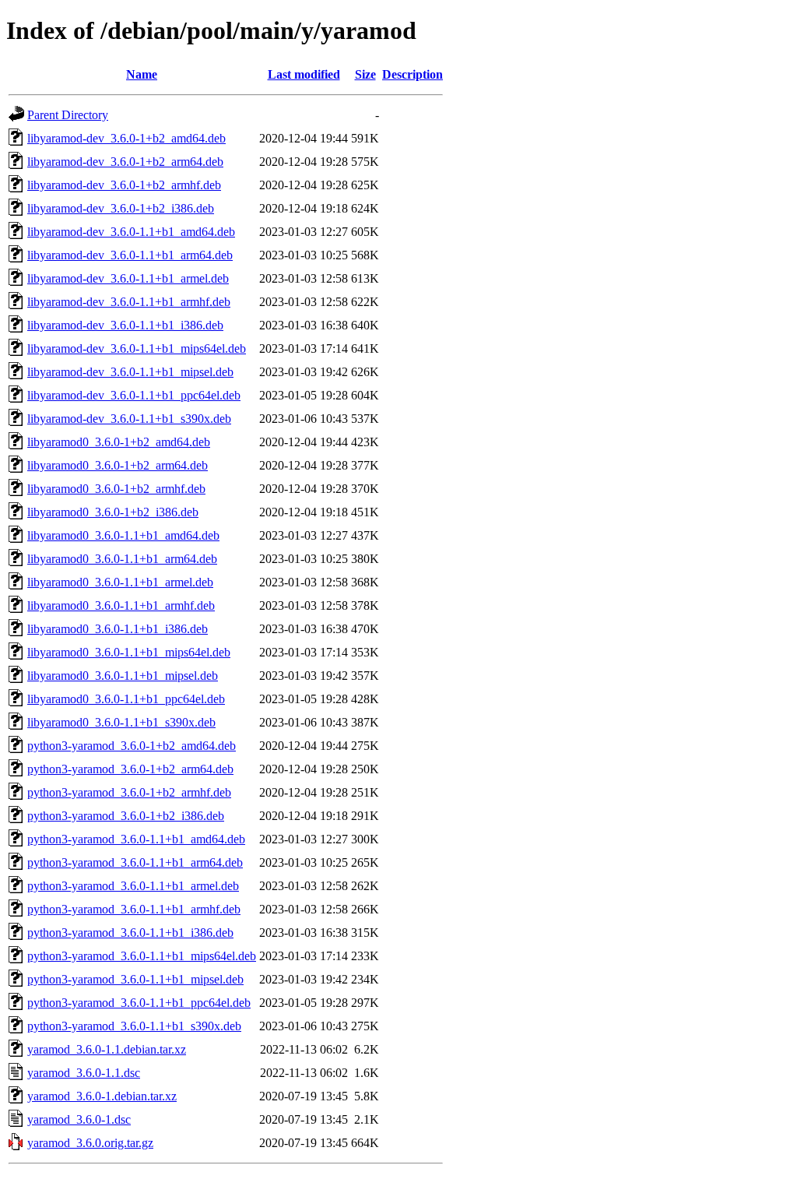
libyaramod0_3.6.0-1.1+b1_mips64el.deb (128, 652)
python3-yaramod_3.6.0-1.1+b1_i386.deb (130, 932)
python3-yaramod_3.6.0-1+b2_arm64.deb (130, 769)
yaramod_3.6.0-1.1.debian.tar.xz (106, 1049)
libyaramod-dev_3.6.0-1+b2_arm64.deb (125, 161)
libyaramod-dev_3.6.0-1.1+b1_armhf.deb (128, 301)
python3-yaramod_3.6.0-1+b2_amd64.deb (131, 745)
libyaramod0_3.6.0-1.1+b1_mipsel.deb (122, 675)
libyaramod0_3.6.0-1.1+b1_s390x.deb (121, 722)
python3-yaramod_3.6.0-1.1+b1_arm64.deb (135, 862)
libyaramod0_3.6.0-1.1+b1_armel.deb (120, 582)
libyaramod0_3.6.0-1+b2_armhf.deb (116, 488)
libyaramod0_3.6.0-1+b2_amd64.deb (118, 442)
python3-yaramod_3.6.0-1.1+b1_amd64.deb (136, 839)
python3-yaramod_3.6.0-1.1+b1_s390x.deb (134, 1026)
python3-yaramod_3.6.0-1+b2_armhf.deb (129, 792)
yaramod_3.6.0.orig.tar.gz (90, 1142)
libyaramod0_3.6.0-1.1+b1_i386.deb (117, 628)
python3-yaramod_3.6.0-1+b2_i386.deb (125, 815)
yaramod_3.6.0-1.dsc (79, 1119)
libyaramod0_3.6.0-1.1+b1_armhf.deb (121, 605)
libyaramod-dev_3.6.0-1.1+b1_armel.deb (128, 278)
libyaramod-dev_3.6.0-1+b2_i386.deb (120, 208)
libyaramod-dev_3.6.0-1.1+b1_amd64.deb (131, 231)
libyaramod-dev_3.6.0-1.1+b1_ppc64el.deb (134, 395)
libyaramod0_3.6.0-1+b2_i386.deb (112, 512)
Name (141, 74)
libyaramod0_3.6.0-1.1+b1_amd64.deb (123, 535)
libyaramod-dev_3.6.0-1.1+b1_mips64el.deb (136, 348)
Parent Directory (67, 114)
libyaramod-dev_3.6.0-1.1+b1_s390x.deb (129, 418)
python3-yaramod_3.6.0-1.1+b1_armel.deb (133, 885)
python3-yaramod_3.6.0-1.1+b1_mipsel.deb (135, 979)
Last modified (304, 74)
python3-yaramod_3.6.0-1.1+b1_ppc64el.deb (139, 1002)
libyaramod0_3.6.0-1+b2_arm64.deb (117, 465)
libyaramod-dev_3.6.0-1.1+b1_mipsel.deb (130, 371)
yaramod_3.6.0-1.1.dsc (83, 1072)
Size (365, 74)
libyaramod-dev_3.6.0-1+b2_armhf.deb (124, 185)
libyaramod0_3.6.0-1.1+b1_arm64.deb (122, 558)
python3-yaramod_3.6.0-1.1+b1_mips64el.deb (141, 956)
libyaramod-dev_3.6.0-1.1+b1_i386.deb (125, 325)
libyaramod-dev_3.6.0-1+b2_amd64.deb (126, 138)
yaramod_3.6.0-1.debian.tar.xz (102, 1096)
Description (412, 74)
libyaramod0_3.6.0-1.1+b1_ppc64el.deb (126, 699)
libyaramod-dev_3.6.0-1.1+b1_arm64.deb (130, 255)
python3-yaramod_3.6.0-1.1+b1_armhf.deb (134, 909)
